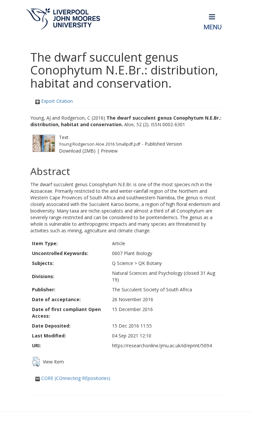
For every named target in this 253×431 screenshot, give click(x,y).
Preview (109, 151)
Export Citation (56, 101)
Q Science (122, 263)
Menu (213, 27)
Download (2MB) (77, 151)
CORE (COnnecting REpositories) (75, 378)
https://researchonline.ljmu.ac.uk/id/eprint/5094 (162, 345)
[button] (36, 362)
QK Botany (150, 263)
